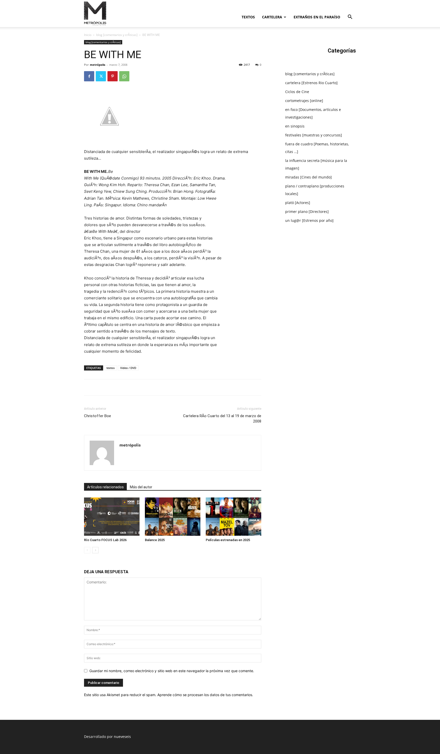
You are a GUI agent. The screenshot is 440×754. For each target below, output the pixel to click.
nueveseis (122, 736)
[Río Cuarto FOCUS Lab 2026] (112, 516)
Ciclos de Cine (297, 91)
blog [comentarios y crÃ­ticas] (117, 35)
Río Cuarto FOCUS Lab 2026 (105, 540)
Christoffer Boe (97, 416)
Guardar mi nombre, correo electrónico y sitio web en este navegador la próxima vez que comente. (171, 671)
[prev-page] (87, 550)
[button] (350, 17)
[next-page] (95, 550)
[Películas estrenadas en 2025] (233, 516)
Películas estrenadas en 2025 (228, 540)
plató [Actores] (297, 202)
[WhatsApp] (124, 76)
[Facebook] (89, 76)
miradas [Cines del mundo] (308, 177)
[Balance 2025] (172, 516)
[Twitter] (101, 76)
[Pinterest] (112, 76)
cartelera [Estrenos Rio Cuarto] (311, 82)
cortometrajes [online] (304, 100)
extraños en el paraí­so (317, 17)
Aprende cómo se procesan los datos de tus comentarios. (205, 695)
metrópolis (97, 65)
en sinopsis (295, 126)
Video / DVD (128, 368)
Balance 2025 (155, 540)
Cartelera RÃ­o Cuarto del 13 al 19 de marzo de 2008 (222, 419)
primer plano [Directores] (307, 211)
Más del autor (141, 487)
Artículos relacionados (105, 487)
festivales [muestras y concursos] (313, 135)
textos (248, 17)
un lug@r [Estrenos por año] (309, 220)
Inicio (87, 35)
